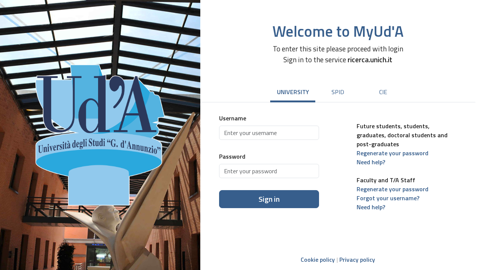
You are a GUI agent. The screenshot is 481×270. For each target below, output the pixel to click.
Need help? (371, 162)
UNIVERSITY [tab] (293, 91)
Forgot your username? (388, 198)
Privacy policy (357, 259)
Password (232, 156)
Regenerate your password (392, 153)
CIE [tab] (383, 91)
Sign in (269, 199)
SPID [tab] (337, 91)
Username (232, 118)
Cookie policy (318, 259)
